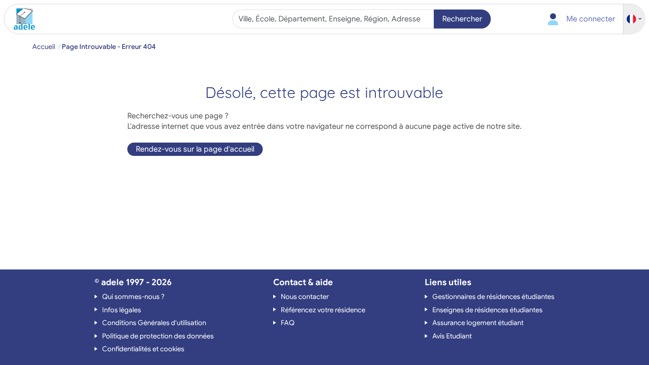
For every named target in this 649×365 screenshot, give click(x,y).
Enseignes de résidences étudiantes (487, 310)
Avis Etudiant (452, 336)
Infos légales (121, 310)
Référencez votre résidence (323, 310)
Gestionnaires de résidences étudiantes (493, 296)
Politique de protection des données (158, 336)
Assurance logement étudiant (478, 322)
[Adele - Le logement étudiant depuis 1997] (21, 19)
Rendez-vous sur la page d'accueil (195, 149)
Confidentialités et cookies (143, 349)
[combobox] (334, 19)
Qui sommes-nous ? (133, 296)
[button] (634, 19)
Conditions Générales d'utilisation (154, 322)
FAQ (288, 322)
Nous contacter (305, 296)
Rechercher (462, 19)
